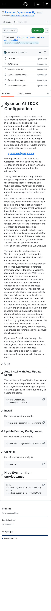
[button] (44, 399)
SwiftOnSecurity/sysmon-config (22, 16)
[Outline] (47, 93)
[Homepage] (25, 4)
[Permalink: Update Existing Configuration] (2, 431)
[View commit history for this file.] (45, 52)
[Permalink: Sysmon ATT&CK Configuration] (2, 106)
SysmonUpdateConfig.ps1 (19, 75)
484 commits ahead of (26, 37)
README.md (13, 64)
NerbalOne (12, 52)
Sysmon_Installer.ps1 (16, 80)
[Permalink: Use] (2, 364)
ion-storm (10, 12)
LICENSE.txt (13, 58)
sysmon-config (26, 12)
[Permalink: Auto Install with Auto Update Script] (2, 373)
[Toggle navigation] (4, 4)
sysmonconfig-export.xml (19, 85)
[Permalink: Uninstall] (2, 452)
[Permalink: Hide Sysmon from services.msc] (2, 475)
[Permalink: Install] (2, 411)
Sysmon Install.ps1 (16, 69)
